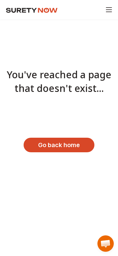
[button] (105, 243)
